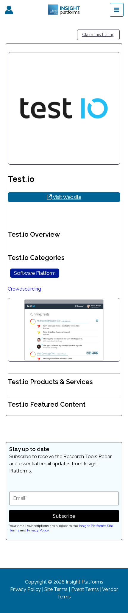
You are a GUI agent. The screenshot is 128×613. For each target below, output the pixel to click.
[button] (16, 329)
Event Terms (85, 589)
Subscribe (64, 516)
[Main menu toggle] (117, 10)
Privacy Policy (38, 530)
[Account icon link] (8, 9)
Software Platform (35, 273)
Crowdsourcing (24, 289)
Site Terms (56, 589)
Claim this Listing (98, 34)
